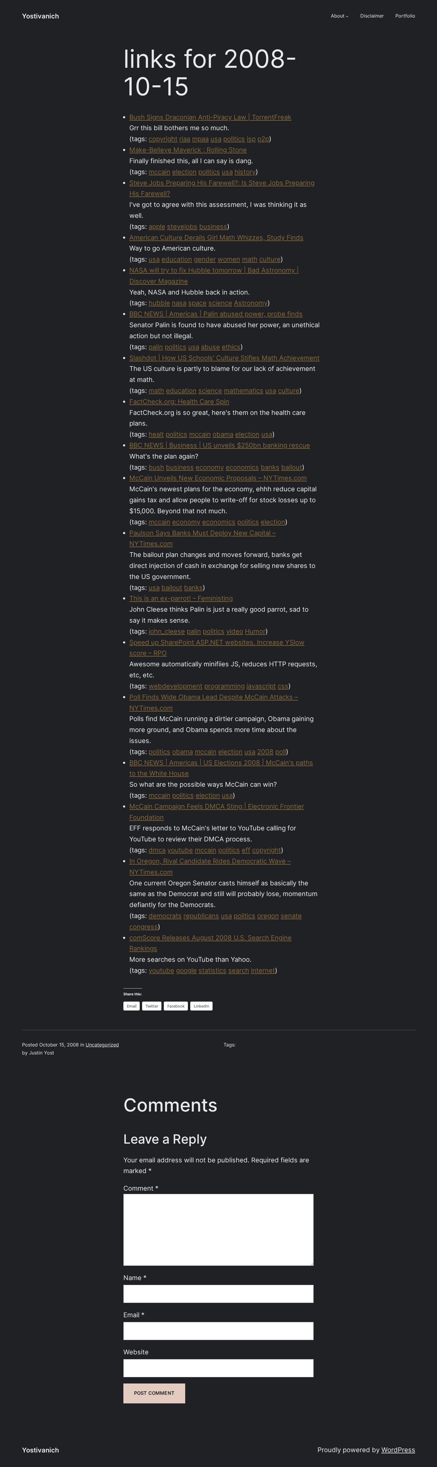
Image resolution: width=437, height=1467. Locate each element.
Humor (255, 631)
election (184, 172)
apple (157, 226)
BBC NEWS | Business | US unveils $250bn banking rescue (219, 445)
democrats (165, 916)
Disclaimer (372, 16)
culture (270, 259)
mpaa (200, 139)
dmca (157, 850)
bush (156, 467)
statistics (213, 970)
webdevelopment (175, 686)
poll (280, 751)
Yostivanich (40, 16)
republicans (201, 916)
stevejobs (182, 226)
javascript (261, 686)
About (338, 16)
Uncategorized (102, 1045)
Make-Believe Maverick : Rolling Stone (188, 150)
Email (133, 1315)
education (176, 259)
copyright (163, 139)
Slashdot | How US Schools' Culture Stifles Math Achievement (224, 358)
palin (156, 347)
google (186, 970)
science (220, 303)
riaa (184, 139)
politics (234, 139)
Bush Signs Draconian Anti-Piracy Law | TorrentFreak (210, 117)
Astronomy (251, 303)
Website (136, 1352)
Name (135, 1278)
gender (205, 259)
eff (246, 850)
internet (263, 970)
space (197, 303)
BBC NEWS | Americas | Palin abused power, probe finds (216, 314)
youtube (180, 850)
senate (291, 916)
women (229, 259)
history (245, 172)
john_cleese (167, 631)
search (238, 970)
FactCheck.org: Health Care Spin (179, 401)
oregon (268, 916)
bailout (291, 467)
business (213, 226)
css (283, 686)
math (249, 259)
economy (210, 467)
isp (251, 139)
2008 (265, 751)
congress (143, 927)
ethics (231, 347)
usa (215, 139)
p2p (263, 139)
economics (242, 467)
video (234, 631)
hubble (159, 303)
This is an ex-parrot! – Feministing (181, 598)
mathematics (243, 390)
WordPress (398, 1450)
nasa (179, 303)
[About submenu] (347, 16)
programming (224, 686)
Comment (140, 1188)
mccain (159, 172)
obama (223, 434)
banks (270, 467)
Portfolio (405, 16)
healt (156, 434)
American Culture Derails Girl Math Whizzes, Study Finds (216, 237)
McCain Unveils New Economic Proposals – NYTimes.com (218, 478)
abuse (210, 347)
